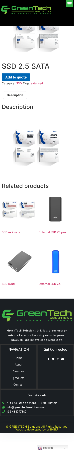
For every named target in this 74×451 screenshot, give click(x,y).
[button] (69, 3)
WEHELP (53, 429)
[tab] (15, 95)
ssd (40, 83)
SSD (19, 83)
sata (34, 83)
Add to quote (16, 77)
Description (15, 95)
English (47, 447)
